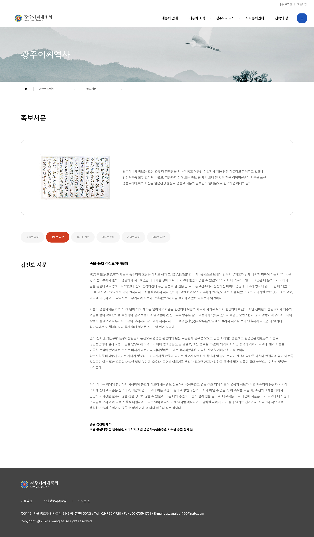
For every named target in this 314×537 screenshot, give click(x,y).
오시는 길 (84, 501)
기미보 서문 (133, 237)
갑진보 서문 (57, 237)
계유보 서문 (108, 237)
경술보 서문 (32, 237)
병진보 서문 (83, 237)
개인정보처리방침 (55, 501)
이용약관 (26, 501)
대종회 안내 (170, 18)
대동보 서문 (158, 237)
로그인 (288, 4)
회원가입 (302, 4)
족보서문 (91, 89)
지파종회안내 (254, 18)
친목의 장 (281, 18)
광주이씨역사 (225, 18)
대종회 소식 (197, 18)
